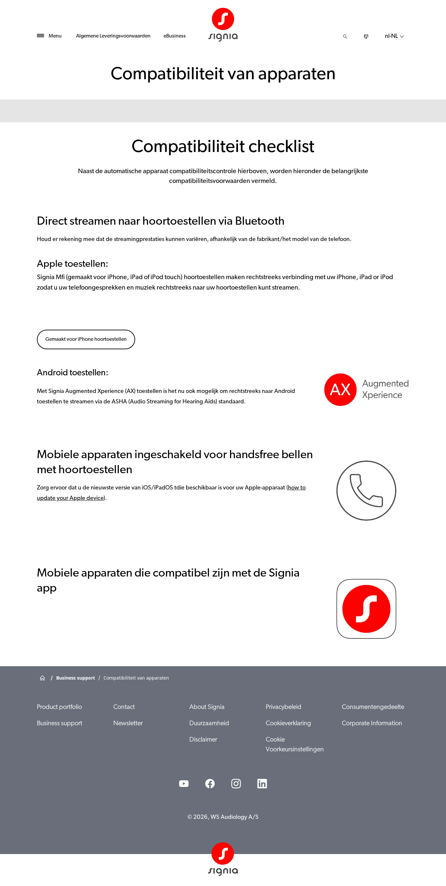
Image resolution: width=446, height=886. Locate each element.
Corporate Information (372, 723)
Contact (124, 707)
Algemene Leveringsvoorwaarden (113, 36)
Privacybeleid (283, 707)
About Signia (207, 707)
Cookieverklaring (288, 723)
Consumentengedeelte (373, 707)
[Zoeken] (345, 36)
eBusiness (175, 36)
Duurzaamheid (209, 723)
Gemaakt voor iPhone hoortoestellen (86, 339)
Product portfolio (59, 707)
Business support (59, 723)
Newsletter (128, 723)
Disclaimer (203, 740)
